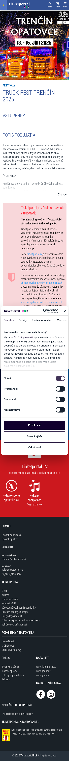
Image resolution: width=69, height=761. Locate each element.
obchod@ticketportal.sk (14, 559)
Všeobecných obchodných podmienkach (41, 282)
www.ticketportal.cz (46, 666)
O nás (4, 590)
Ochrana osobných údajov (15, 611)
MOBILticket (8, 645)
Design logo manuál (12, 616)
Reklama (6, 679)
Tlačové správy (9, 671)
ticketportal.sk (34, 254)
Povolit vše (34, 425)
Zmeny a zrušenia (10, 666)
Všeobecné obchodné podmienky (19, 607)
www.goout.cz (43, 675)
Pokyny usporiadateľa (13, 675)
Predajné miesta (10, 599)
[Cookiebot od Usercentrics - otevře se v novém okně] (44, 311)
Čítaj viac (62, 194)
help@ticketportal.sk (12, 569)
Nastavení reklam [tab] (42, 320)
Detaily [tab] (23, 320)
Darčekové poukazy (11, 649)
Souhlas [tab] (9, 320)
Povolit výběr (34, 436)
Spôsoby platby (10, 539)
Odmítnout (34, 447)
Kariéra (5, 595)
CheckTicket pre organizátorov (17, 713)
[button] (57, 5)
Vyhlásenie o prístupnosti (14, 624)
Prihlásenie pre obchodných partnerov (21, 620)
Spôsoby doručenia (11, 535)
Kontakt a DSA (9, 603)
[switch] (60, 389)
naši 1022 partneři (22, 337)
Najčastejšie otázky (11, 574)
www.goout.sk (43, 671)
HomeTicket (8, 641)
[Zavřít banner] (65, 311)
